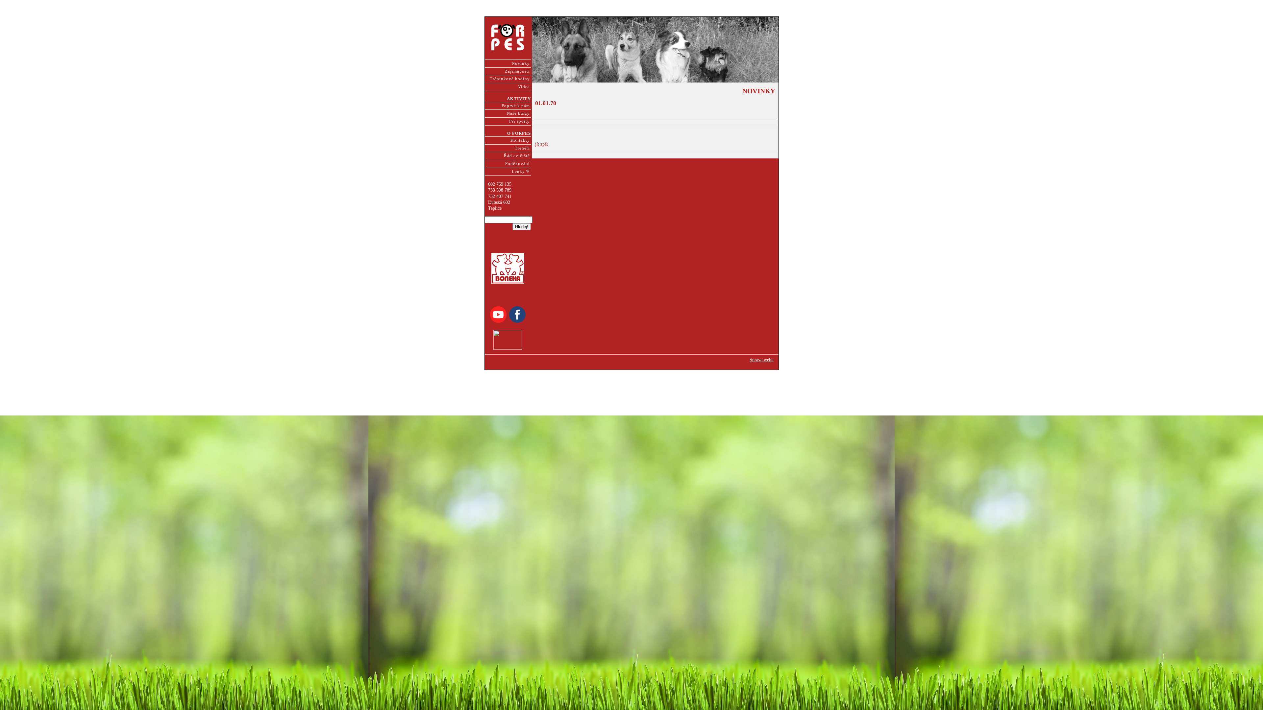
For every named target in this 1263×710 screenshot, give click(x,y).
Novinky (521, 63)
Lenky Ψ (521, 171)
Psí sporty (519, 121)
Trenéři (522, 148)
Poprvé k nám (516, 106)
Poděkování (517, 163)
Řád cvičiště (517, 156)
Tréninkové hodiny (510, 79)
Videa (524, 86)
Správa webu (762, 359)
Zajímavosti (517, 71)
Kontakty (520, 140)
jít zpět (541, 144)
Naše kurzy (518, 113)
